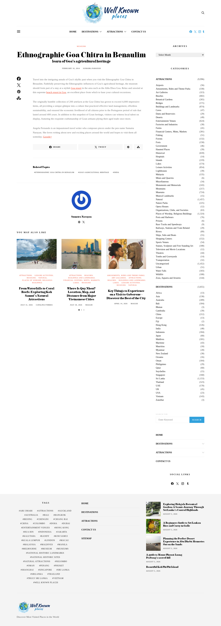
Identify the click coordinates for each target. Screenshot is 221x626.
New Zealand (162, 354)
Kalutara (30, 536)
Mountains (160, 189)
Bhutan (159, 307)
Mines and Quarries (165, 178)
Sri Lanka (160, 378)
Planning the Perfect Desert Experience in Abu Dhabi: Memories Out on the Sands (183, 541)
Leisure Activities (44, 275)
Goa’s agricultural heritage (94, 172)
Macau (65, 540)
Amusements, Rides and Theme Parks (126, 275)
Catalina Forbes (44, 305)
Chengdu (43, 519)
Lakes (76, 283)
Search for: (162, 414)
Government (161, 146)
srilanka (37, 574)
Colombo (39, 523)
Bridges (159, 103)
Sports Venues (162, 242)
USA (158, 393)
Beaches (88, 275)
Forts (158, 142)
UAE (158, 386)
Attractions (115, 31)
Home (73, 31)
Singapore (160, 375)
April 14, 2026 (120, 303)
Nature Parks (162, 203)
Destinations (90, 31)
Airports (159, 85)
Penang (44, 566)
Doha (54, 523)
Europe (159, 318)
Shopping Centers (164, 239)
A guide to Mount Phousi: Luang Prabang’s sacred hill (164, 556)
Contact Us (138, 31)
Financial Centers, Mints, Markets (81, 280)
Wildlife (159, 274)
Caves (158, 110)
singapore (45, 570)
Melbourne (30, 549)
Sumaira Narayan (92, 68)
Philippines (161, 364)
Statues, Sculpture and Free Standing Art (174, 246)
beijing (28, 519)
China (158, 314)
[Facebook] (190, 31)
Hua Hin (29, 532)
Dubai (66, 523)
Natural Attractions (37, 561)
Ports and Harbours (164, 217)
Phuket (59, 566)
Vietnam (159, 396)
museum (47, 549)
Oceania (159, 357)
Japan (158, 336)
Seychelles (160, 371)
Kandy (45, 536)
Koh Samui (61, 536)
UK (157, 389)
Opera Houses (162, 207)
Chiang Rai (61, 519)
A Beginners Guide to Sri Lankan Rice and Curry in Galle (182, 524)
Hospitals (160, 157)
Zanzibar (160, 400)
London (50, 540)
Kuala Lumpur (31, 540)
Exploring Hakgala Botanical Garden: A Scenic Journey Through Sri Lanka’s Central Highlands (183, 507)
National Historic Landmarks (45, 553)
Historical (160, 153)
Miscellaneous (162, 182)
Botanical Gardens (164, 99)
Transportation (162, 260)
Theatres (160, 253)
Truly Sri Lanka (38, 578)
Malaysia (160, 174)
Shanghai (28, 570)
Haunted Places (163, 149)
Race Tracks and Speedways (169, 224)
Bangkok (60, 515)
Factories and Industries (166, 124)
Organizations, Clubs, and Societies (172, 210)
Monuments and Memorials (168, 185)
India (116, 172)
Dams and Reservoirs (165, 114)
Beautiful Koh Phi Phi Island (162, 566)
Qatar (158, 368)
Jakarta (62, 532)
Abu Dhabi (26, 511)
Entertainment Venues (166, 121)
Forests (159, 139)
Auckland (65, 511)
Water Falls (161, 271)
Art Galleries (119, 278)
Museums (81, 46)
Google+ (47, 136)
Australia (160, 300)
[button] (79, 310)
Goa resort (76, 88)
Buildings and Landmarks (81, 278)
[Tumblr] (203, 31)
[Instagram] (199, 31)
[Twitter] (195, 31)
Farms (158, 128)
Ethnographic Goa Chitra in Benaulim (54, 172)
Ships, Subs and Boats (166, 235)
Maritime (160, 343)
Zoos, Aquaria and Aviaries (168, 278)
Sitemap (86, 538)
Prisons (159, 221)
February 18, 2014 (71, 68)
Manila (63, 544)
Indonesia (160, 332)
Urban (158, 267)
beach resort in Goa (56, 92)
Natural (43, 278)
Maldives (160, 339)
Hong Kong (161, 325)
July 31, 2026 (27, 305)
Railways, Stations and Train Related (173, 228)
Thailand (160, 382)
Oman (158, 361)
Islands (159, 160)
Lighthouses (161, 171)
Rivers (159, 232)
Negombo (61, 561)
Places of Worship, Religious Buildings (174, 214)
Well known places (46, 582)
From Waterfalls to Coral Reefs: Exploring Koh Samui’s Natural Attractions (36, 293)
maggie (89, 305)
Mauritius (160, 346)
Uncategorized (162, 264)
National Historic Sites (45, 557)
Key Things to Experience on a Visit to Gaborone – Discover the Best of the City (126, 294)
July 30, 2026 (76, 305)
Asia (158, 296)
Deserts (159, 117)
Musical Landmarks (165, 196)
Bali (158, 304)
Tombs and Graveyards (166, 256)
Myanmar (160, 350)
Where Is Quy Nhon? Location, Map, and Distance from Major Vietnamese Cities (81, 293)
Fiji (157, 321)
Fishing (159, 135)
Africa (159, 293)
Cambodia (160, 311)
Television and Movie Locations (170, 249)
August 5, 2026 (170, 514)
